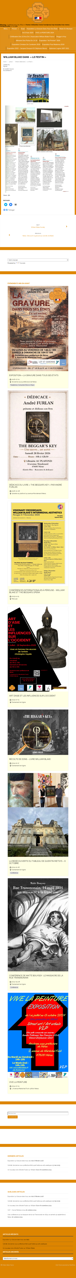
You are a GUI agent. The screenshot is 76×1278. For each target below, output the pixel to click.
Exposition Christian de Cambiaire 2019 (26, 44)
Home (4, 61)
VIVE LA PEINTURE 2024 (44, 33)
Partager (11, 210)
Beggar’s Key (61, 36)
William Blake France (8, 1265)
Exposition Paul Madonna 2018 (53, 44)
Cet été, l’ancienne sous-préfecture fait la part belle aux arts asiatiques (30, 1165)
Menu (6, 29)
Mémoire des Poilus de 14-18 (26, 40)
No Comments (7, 70)
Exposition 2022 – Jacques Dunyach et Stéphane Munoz (27, 48)
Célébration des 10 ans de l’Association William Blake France (32, 36)
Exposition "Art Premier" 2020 (49, 40)
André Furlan (9, 69)
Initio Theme (59, 1265)
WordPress (72, 1265)
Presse (14, 29)
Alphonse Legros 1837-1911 (59, 48)
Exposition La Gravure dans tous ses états (42, 29)
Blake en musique (66, 29)
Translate (22, 263)
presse (11, 61)
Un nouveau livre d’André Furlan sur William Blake (23, 1170)
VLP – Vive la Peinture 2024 (16, 1210)
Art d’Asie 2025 (27, 33)
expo (23, 29)
